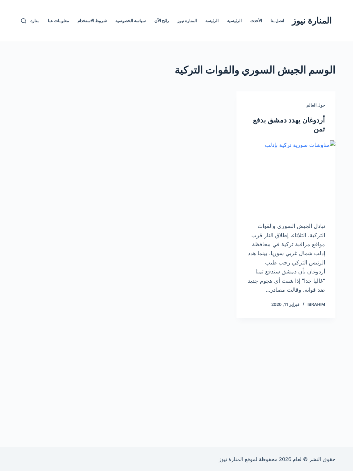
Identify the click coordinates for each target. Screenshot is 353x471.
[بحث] (23, 20)
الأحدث (256, 20)
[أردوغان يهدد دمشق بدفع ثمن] (285, 177)
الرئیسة (212, 20)
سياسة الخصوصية (130, 20)
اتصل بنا (277, 20)
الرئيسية (234, 20)
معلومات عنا (58, 20)
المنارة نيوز (312, 20)
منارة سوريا (29, 20)
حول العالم (315, 105)
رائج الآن (161, 20)
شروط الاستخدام (92, 20)
